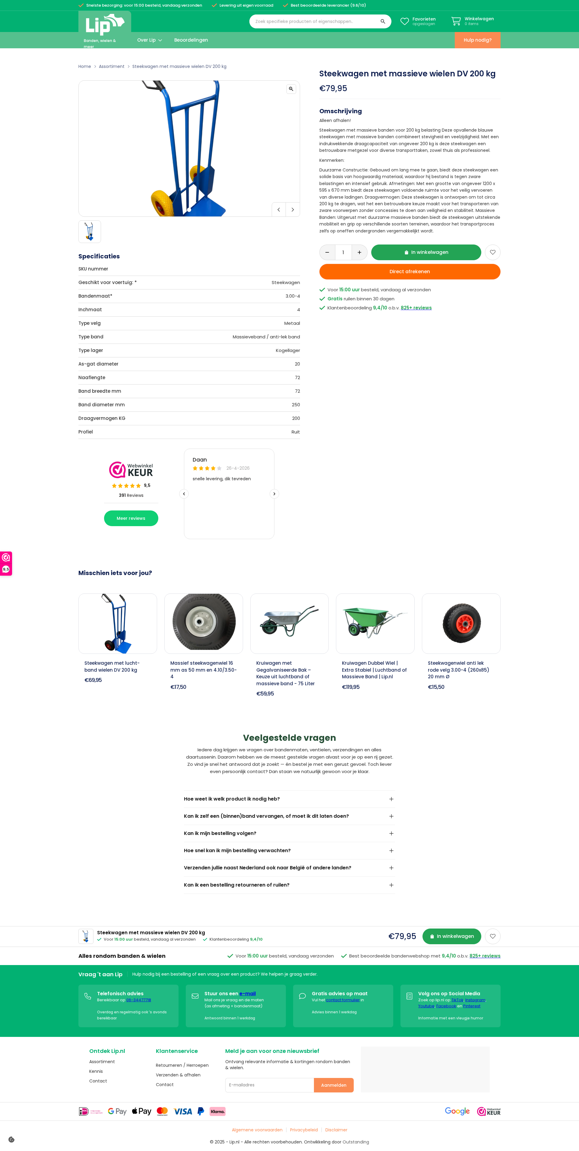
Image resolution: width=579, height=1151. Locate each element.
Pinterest (471, 1006)
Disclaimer (336, 1130)
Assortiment (112, 66)
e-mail (247, 993)
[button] (320, 21)
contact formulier (343, 1000)
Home (84, 66)
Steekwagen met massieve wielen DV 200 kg (179, 66)
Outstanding (356, 1142)
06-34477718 (138, 1000)
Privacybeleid (304, 1130)
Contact (98, 1081)
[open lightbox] (291, 89)
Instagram (475, 1000)
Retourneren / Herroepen (182, 1065)
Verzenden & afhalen (178, 1075)
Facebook (446, 1006)
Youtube (426, 1006)
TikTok (457, 1000)
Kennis (96, 1071)
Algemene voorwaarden (257, 1130)
